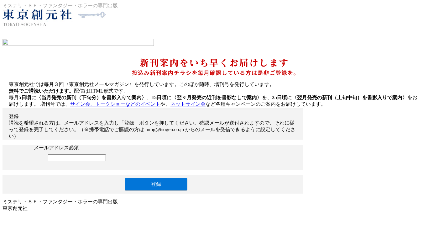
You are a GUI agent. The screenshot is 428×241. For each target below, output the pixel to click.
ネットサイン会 (188, 104)
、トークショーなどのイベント (115, 104)
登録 (156, 184)
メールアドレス (51, 147)
